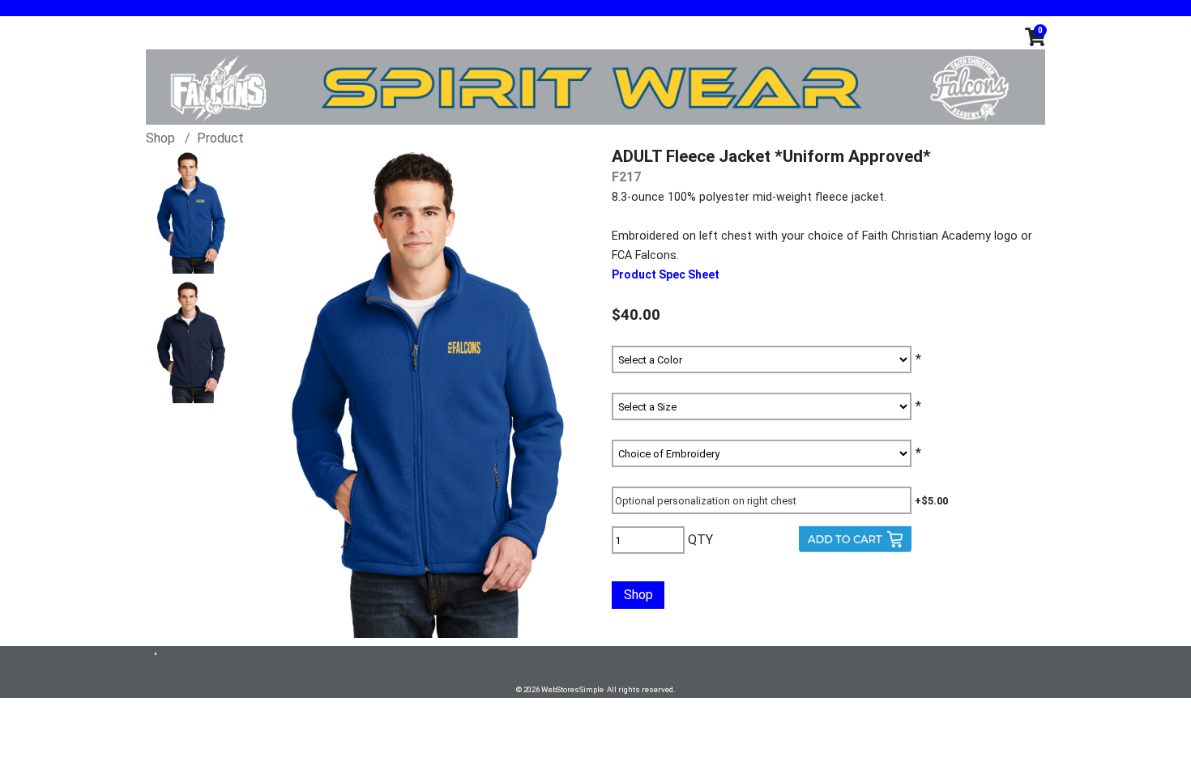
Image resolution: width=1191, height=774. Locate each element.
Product (220, 138)
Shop (160, 138)
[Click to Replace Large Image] (191, 213)
